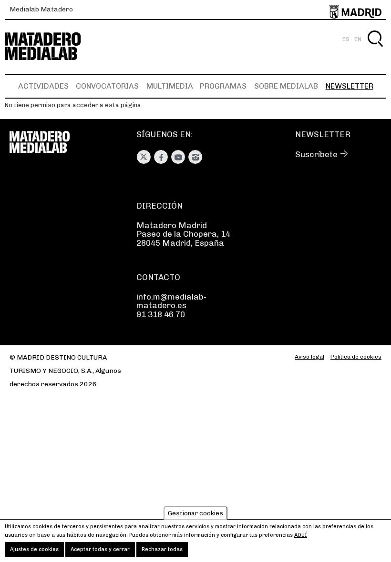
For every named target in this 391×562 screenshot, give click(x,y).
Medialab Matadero (41, 9)
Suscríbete (316, 154)
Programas (223, 85)
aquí (300, 535)
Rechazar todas (162, 549)
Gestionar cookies (195, 513)
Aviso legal (309, 356)
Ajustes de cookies (34, 549)
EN (357, 39)
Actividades (43, 85)
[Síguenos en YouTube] (178, 157)
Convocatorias (107, 85)
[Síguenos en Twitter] (143, 157)
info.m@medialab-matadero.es (171, 301)
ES (346, 39)
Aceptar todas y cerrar (100, 549)
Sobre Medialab (286, 85)
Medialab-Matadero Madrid (51, 46)
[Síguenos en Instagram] (195, 157)
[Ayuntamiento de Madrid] (355, 10)
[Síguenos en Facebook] (161, 157)
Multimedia (169, 85)
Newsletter (349, 85)
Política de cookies (355, 356)
